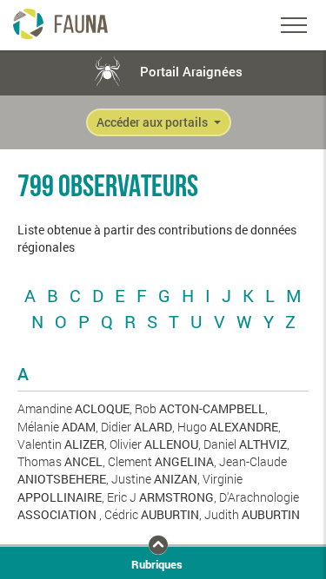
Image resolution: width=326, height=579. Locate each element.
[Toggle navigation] (294, 25)
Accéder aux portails (153, 122)
